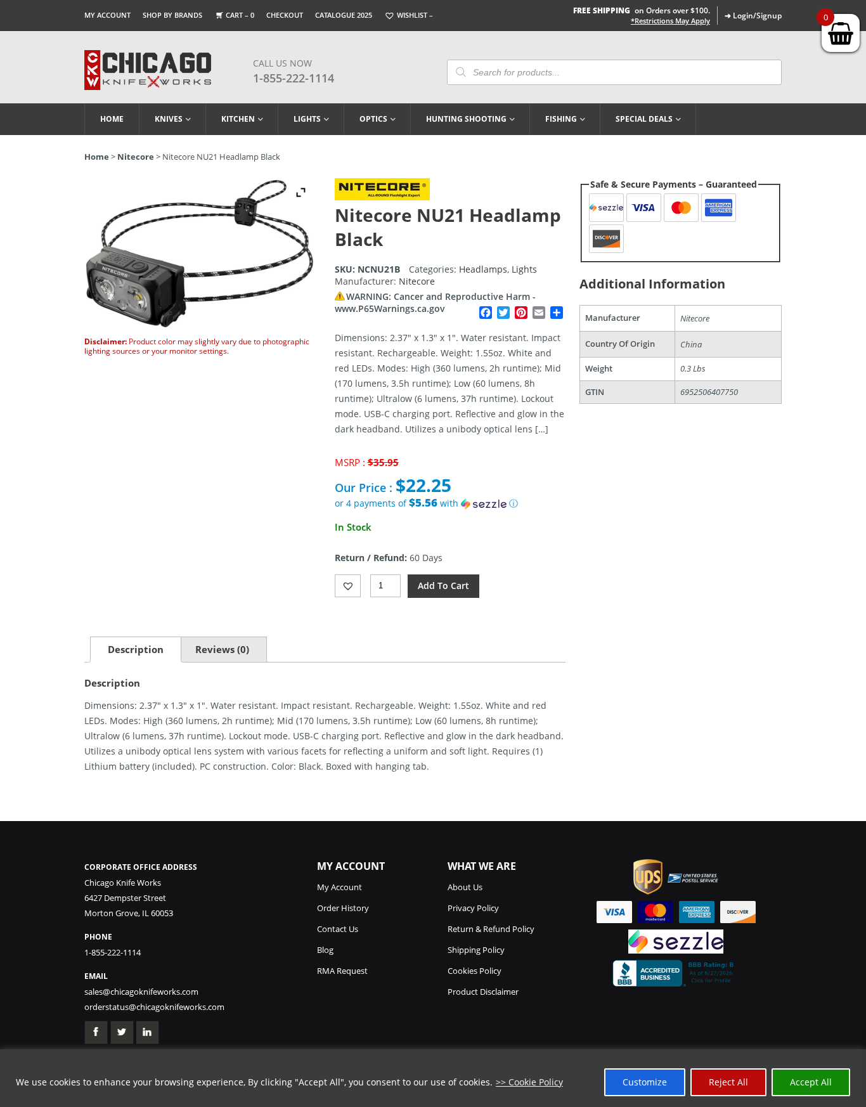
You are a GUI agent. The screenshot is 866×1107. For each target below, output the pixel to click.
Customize (645, 1082)
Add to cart (443, 585)
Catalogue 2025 (343, 15)
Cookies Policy (474, 970)
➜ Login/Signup (753, 15)
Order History (343, 908)
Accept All (811, 1082)
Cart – (240, 15)
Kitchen (238, 118)
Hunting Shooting (466, 118)
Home (112, 118)
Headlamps (483, 269)
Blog (325, 949)
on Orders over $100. (641, 10)
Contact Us (337, 929)
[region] (433, 1078)
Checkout (284, 15)
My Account (107, 15)
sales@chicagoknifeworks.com (141, 991)
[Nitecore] (382, 197)
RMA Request (342, 970)
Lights (307, 118)
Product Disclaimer (483, 991)
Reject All (728, 1082)
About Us (465, 887)
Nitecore (135, 156)
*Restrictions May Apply (670, 21)
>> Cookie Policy (529, 1082)
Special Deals (644, 118)
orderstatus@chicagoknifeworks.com (154, 1007)
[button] (450, 503)
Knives (169, 118)
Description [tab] (136, 649)
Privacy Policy (473, 908)
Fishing (561, 118)
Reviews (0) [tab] (222, 649)
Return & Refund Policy (491, 929)
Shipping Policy (476, 949)
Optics (373, 118)
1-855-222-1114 (293, 78)
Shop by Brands (172, 15)
